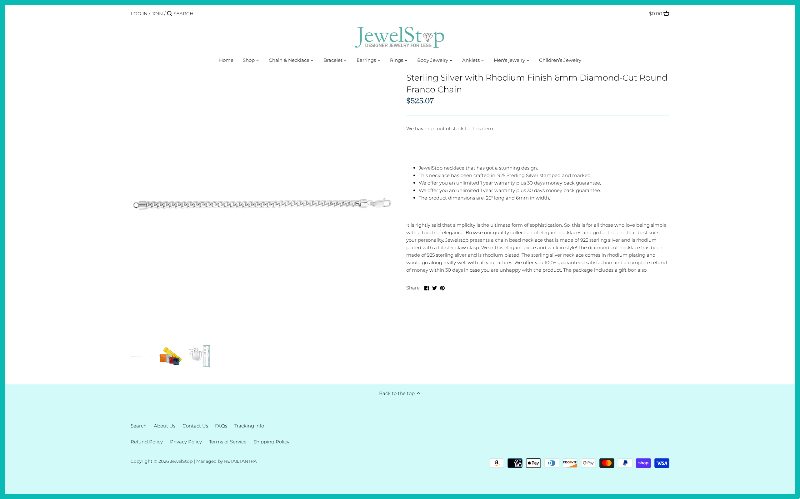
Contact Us (195, 426)
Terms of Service (228, 442)
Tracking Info (249, 426)
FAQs (221, 426)
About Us (164, 426)
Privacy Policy (186, 442)
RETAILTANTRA (240, 461)
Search (139, 426)
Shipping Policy (271, 442)
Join (157, 14)
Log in (139, 14)
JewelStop (181, 461)
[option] (141, 356)
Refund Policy (147, 442)
